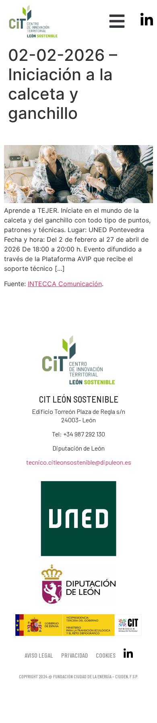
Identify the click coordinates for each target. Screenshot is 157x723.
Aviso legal (39, 655)
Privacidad (74, 655)
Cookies (106, 655)
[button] (117, 21)
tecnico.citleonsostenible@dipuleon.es (78, 462)
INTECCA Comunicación (65, 284)
